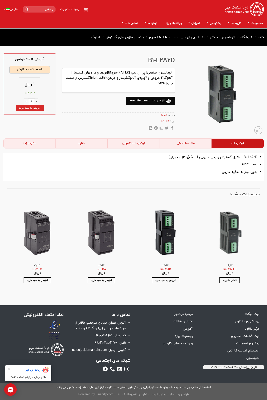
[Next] (7, 246)
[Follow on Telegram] (105, 369)
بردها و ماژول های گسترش (125, 37)
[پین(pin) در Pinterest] (156, 128)
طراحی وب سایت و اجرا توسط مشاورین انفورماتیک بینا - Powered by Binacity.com (133, 394)
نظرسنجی (252, 358)
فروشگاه (246, 37)
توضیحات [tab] (237, 143)
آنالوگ (95, 37)
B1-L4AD (165, 270)
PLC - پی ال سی (192, 37)
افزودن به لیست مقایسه (148, 100)
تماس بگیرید (230, 280)
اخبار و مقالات (183, 321)
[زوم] (258, 130)
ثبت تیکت (251, 314)
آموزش (188, 328)
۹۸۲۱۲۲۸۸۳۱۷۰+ (105, 342)
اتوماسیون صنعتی (222, 37)
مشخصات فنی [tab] (186, 143)
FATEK (162, 37)
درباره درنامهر (183, 314)
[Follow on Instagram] (126, 369)
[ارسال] (26, 9)
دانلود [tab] (81, 143)
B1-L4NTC (229, 270)
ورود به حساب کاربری (178, 343)
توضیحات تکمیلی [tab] (133, 143)
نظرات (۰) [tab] (29, 143)
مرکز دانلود (252, 328)
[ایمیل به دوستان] (161, 128)
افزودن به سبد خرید (29, 108)
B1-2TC (37, 270)
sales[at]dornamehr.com (89, 350)
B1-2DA (101, 270)
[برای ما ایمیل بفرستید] (119, 369)
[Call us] (112, 369)
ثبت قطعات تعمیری (245, 336)
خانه (261, 37)
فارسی (14, 9)
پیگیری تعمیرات (247, 343)
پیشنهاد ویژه (184, 336)
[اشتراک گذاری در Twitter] (167, 128)
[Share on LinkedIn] (150, 128)
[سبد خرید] (86, 9)
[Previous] (259, 246)
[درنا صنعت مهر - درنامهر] (244, 9)
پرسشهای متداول (247, 321)
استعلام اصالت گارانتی (243, 350)
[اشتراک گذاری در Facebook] (172, 128)
